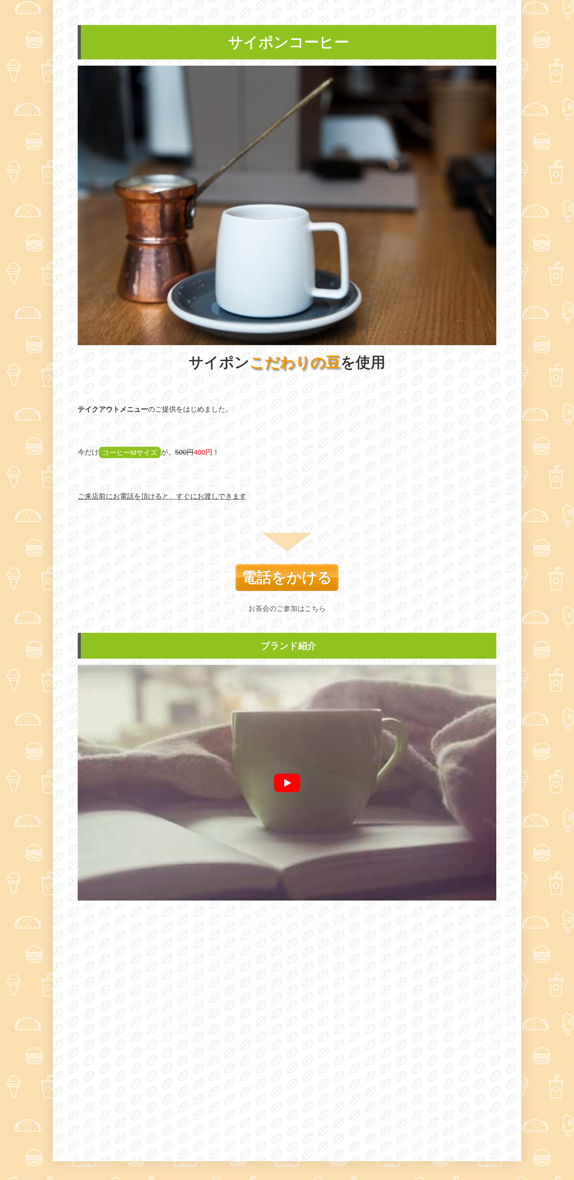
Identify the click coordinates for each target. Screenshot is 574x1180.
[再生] (287, 783)
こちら (315, 608)
